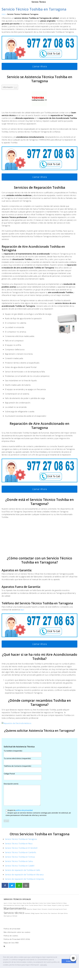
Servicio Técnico (39, 2)
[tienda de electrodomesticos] (39, 723)
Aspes (14, 903)
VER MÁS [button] (43, 965)
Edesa (65, 903)
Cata (44, 903)
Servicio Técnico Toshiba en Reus (19, 843)
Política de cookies (11, 936)
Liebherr (66, 905)
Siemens (27, 913)
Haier (45, 905)
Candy (41, 903)
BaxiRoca (29, 903)
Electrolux (17, 905)
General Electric (38, 905)
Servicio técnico (14, 913)
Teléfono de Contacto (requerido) (17, 766)
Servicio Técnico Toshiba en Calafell (19, 865)
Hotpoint (54, 905)
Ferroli (27, 905)
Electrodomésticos (9, 905)
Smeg (32, 913)
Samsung (55, 909)
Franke (31, 905)
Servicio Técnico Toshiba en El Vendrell (21, 848)
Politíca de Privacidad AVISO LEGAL (17, 939)
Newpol (35, 909)
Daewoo (53, 903)
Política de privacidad (12, 929)
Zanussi (14, 916)
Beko (33, 903)
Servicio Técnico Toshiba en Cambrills (20, 852)
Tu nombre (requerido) (13, 751)
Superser (37, 913)
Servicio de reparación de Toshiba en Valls (22, 870)
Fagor (22, 905)
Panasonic (45, 909)
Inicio (4, 14)
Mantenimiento (15, 908)
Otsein (39, 909)
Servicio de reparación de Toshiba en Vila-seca (24, 874)
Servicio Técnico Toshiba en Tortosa (20, 857)
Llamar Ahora (39, 66)
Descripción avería (11, 784)
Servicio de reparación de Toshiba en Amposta (24, 879)
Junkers (59, 905)
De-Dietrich (59, 903)
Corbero (49, 903)
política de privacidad (24, 810)
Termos (45, 913)
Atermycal (20, 903)
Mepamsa (29, 909)
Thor (49, 913)
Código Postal (9, 774)
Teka (41, 913)
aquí (22, 609)
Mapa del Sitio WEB (11, 943)
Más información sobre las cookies (17, 932)
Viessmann (54, 913)
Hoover (49, 905)
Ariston (10, 903)
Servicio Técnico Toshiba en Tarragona (21, 839)
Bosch (37, 903)
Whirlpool (61, 913)
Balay (24, 903)
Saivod (50, 909)
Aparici (6, 903)
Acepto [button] (68, 961)
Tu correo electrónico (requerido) (17, 758)
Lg (63, 905)
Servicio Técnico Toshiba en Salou (19, 861)
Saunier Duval (62, 909)
